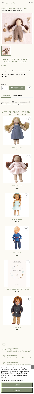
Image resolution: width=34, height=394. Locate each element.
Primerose (17, 147)
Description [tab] (6, 95)
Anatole (17, 252)
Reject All (17, 390)
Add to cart (17, 88)
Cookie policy (5, 380)
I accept (17, 385)
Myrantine (17, 186)
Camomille (17, 219)
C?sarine (17, 327)
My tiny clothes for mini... (17, 289)
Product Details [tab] (17, 95)
